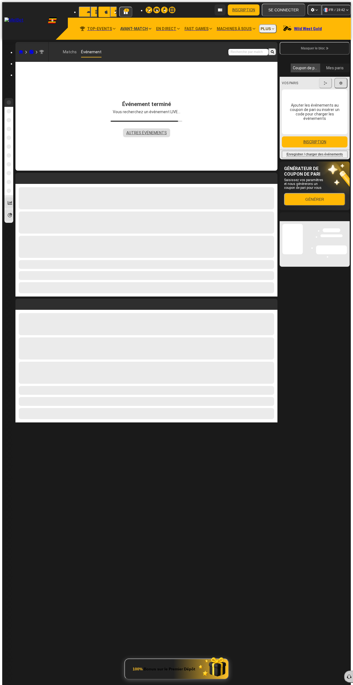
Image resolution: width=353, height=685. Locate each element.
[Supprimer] (272, 303)
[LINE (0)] (21, 51)
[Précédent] (20, 303)
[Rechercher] (272, 51)
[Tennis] (31, 51)
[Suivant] (32, 303)
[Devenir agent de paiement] (220, 9)
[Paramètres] (314, 10)
